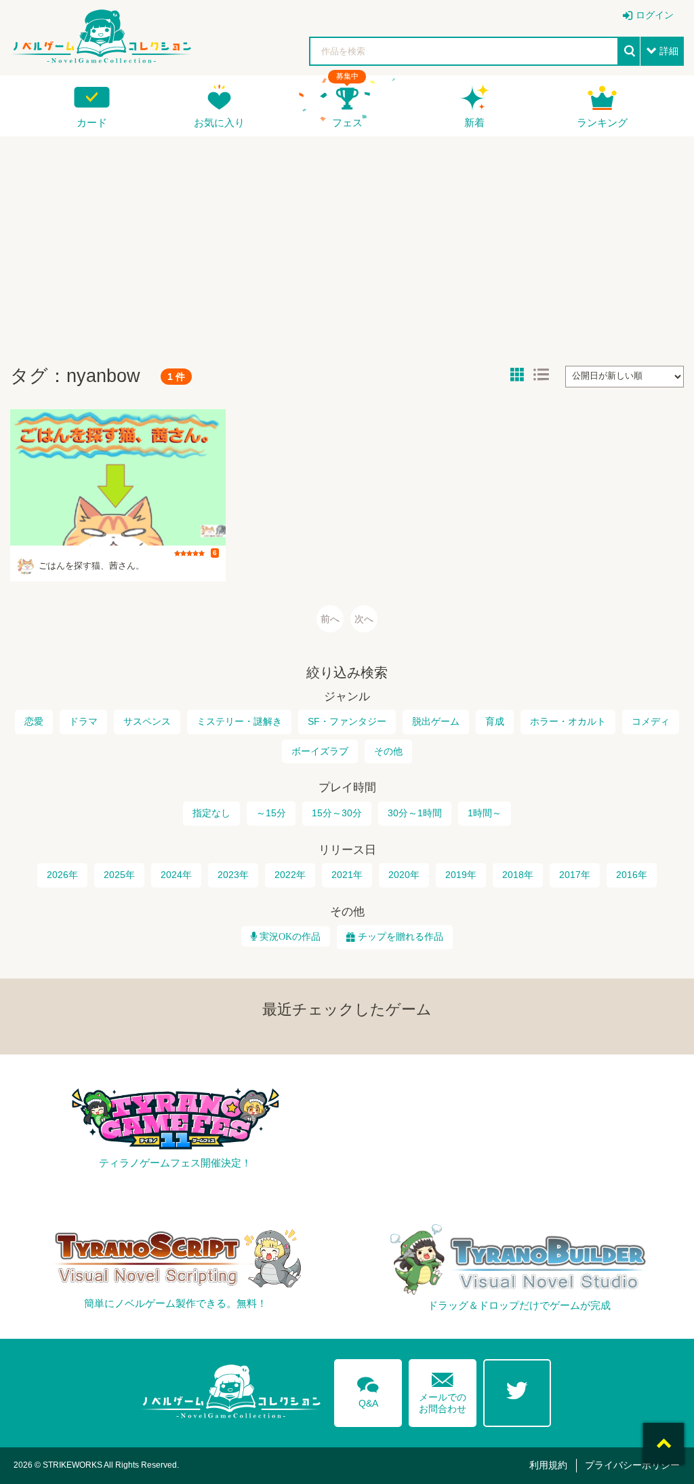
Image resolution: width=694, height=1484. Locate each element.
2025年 (119, 874)
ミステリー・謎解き (239, 721)
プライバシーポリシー (632, 1465)
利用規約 (548, 1465)
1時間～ (485, 812)
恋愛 (33, 721)
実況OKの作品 (289, 936)
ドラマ (83, 721)
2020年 (404, 874)
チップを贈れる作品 (400, 936)
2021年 (347, 874)
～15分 (271, 812)
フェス (347, 122)
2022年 (290, 874)
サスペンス (147, 721)
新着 (474, 122)
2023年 (233, 874)
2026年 (62, 874)
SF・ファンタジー (347, 721)
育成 (494, 721)
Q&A (368, 1390)
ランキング (602, 122)
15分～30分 (337, 812)
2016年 (631, 874)
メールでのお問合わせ (442, 1390)
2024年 (176, 874)
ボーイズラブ (319, 751)
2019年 (460, 874)
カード (92, 122)
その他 (388, 751)
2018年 (517, 874)
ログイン (655, 14)
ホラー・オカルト (568, 721)
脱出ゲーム (436, 721)
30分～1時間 (415, 812)
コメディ (651, 721)
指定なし (211, 812)
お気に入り (219, 122)
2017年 (574, 874)
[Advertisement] (347, 245)
